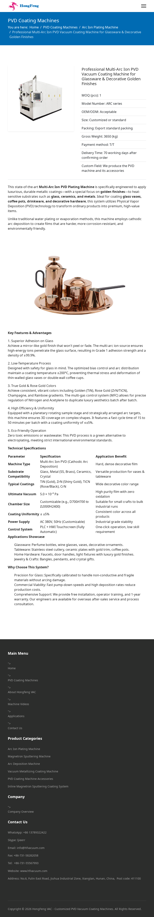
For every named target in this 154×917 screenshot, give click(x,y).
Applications (16, 716)
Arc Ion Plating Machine (24, 749)
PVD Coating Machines (23, 680)
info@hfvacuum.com (31, 848)
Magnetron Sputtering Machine (29, 756)
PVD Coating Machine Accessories (30, 779)
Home (12, 668)
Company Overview (21, 811)
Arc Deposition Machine (24, 764)
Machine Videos (18, 704)
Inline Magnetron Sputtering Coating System (38, 786)
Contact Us (15, 728)
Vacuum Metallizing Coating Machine (33, 771)
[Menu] (143, 6)
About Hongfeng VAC (22, 692)
